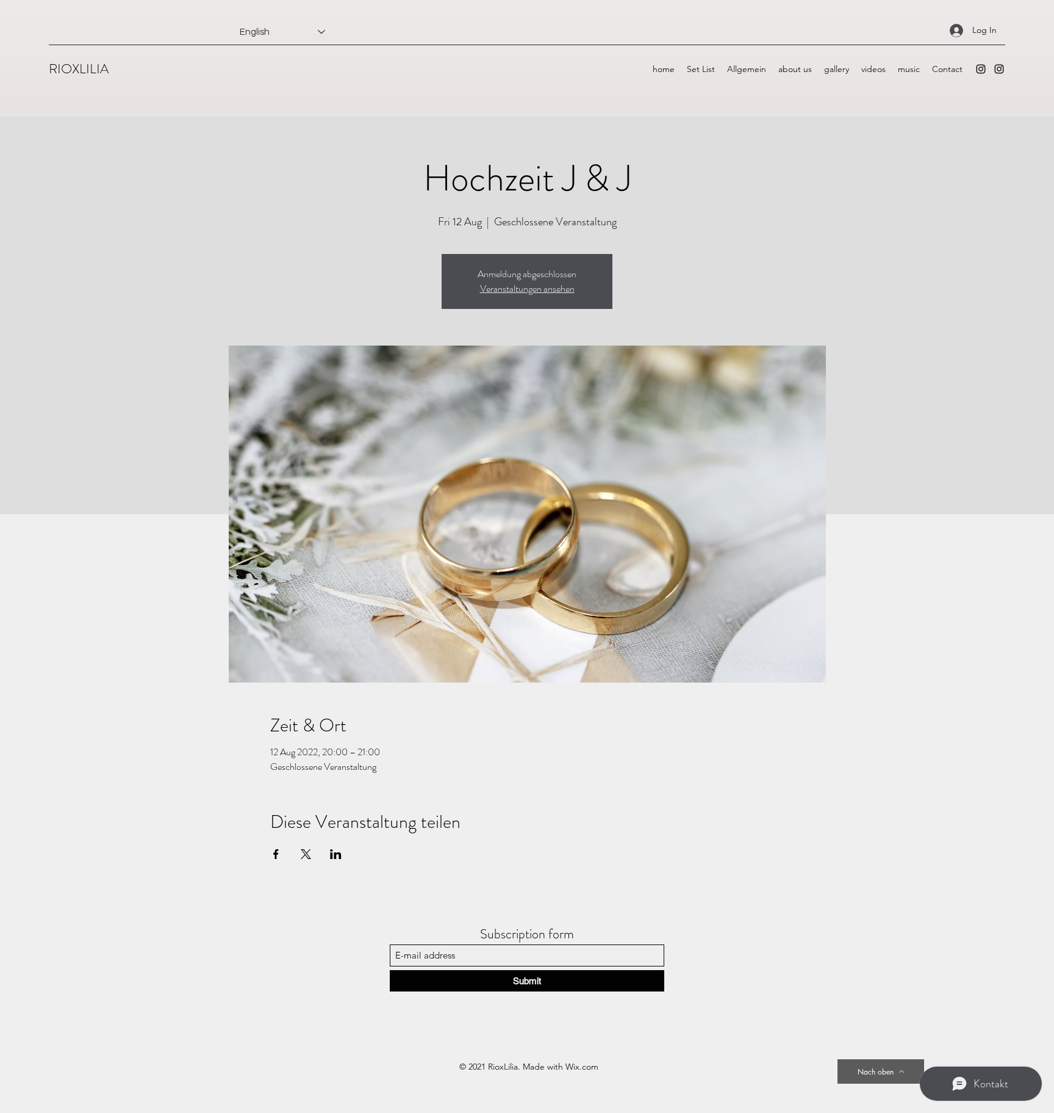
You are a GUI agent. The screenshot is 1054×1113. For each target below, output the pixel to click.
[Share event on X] (306, 854)
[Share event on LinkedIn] (336, 854)
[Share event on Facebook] (276, 854)
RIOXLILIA (79, 68)
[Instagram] (981, 69)
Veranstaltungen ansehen (527, 288)
